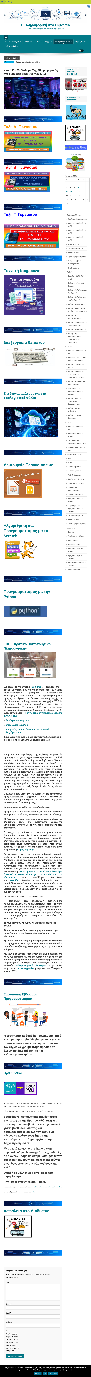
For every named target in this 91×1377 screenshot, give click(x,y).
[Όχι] (88, 1371)
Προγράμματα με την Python (75, 550)
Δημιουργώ (79, 42)
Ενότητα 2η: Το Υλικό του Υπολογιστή (77, 291)
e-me (70, 463)
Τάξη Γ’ (47, 42)
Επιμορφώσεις (73, 253)
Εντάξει (37, 1373)
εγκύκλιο (37, 687)
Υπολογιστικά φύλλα (17, 725)
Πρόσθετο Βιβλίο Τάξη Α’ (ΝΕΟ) (77, 224)
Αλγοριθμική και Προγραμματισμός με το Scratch (26, 530)
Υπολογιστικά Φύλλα (76, 483)
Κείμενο (71, 532)
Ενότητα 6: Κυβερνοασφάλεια (74, 316)
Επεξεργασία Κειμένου (76, 479)
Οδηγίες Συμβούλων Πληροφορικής (75, 262)
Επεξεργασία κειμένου (17, 720)
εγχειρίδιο (14, 880)
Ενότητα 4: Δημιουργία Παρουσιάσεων (76, 383)
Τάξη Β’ (37, 42)
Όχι (45, 1373)
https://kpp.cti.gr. (26, 849)
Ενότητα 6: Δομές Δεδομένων (74, 409)
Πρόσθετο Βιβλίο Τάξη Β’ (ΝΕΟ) (77, 231)
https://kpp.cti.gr (26, 968)
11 (71, 192)
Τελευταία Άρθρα (11, 46)
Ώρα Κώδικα (13, 1073)
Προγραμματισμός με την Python (77, 434)
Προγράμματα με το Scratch (75, 557)
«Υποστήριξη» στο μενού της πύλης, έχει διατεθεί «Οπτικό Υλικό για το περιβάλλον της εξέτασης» (33, 874)
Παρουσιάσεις (73, 540)
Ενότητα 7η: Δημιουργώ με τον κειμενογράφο (77, 323)
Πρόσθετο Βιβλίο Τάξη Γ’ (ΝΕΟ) (77, 238)
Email (8, 1313)
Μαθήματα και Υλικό (62, 42)
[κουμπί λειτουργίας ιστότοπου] (81, 51)
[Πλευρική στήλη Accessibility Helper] (88, 6)
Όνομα (9, 1304)
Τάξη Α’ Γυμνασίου (74, 467)
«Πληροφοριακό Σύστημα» (31, 965)
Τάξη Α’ (26, 42)
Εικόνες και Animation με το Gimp (77, 564)
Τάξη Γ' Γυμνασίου (21, 62)
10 (67, 192)
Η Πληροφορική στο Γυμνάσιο (45, 25)
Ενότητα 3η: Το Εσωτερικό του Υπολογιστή (77, 298)
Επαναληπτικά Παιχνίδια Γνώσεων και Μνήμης (77, 359)
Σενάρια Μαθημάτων (75, 248)
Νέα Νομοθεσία (73, 268)
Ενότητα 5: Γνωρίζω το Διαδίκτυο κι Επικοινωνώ (77, 309)
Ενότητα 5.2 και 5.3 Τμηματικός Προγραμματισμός (75, 401)
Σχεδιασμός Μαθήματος (77, 257)
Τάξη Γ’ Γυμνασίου (74, 475)
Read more (53, 1373)
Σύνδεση (8, 2)
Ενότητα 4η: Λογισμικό (76, 304)
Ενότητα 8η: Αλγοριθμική (77, 329)
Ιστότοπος (9, 1322)
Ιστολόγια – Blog (74, 544)
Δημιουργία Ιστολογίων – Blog (41, 62)
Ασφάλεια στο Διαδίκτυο (26, 1211)
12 (75, 192)
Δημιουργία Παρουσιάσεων (28, 465)
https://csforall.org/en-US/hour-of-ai (48, 1187)
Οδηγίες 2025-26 (74, 244)
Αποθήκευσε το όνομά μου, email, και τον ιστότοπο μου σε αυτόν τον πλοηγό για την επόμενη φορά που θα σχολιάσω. (12, 1342)
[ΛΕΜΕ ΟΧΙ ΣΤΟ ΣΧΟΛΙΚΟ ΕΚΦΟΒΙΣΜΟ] (76, 85)
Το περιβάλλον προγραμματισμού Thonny (77, 441)
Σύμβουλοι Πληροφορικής (77, 219)
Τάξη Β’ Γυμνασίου (74, 471)
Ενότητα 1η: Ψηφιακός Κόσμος (76, 284)
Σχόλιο (9, 1282)
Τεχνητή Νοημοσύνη (22, 270)
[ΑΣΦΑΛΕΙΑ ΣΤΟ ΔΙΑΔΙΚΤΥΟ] (76, 112)
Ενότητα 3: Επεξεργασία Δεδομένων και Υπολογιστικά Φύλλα (76, 374)
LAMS (70, 458)
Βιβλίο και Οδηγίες (12, 42)
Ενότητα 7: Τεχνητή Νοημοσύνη (75, 416)
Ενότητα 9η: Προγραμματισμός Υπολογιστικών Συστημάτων (74, 338)
